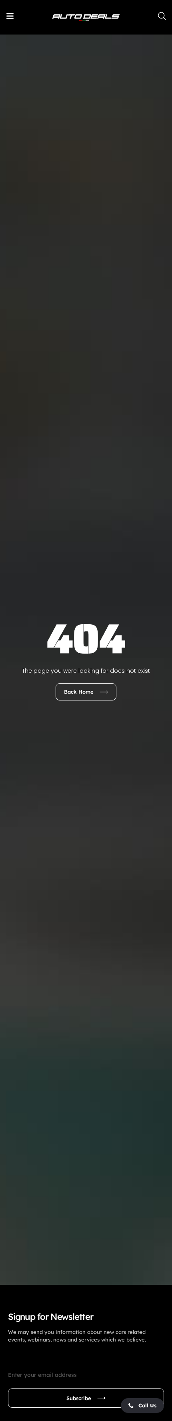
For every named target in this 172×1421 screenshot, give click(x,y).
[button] (142, 1405)
